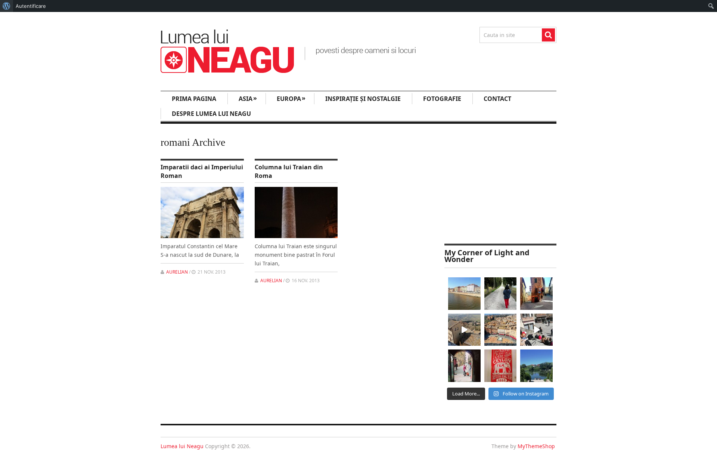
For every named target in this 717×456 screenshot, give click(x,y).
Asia (248, 98)
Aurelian (177, 272)
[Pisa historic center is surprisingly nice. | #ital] (464, 293)
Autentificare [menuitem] (31, 6)
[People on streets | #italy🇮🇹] (464, 365)
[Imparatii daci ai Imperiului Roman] (202, 212)
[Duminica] (536, 365)
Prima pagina (194, 99)
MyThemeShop (536, 446)
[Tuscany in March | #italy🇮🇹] (464, 330)
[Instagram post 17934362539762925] (500, 365)
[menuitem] (6, 6)
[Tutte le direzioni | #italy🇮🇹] (536, 293)
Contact (497, 99)
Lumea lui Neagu (182, 446)
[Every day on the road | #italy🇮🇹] (500, 293)
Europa (291, 98)
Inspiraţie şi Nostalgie (363, 99)
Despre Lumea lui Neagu (211, 114)
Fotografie (442, 99)
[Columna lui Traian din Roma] (296, 212)
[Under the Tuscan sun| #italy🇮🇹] (536, 330)
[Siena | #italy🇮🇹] (500, 330)
